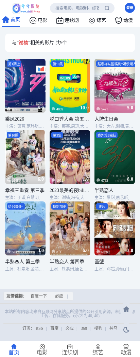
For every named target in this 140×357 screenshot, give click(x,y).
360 (84, 328)
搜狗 (98, 328)
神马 (113, 328)
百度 (54, 328)
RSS (39, 328)
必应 (59, 296)
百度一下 (39, 296)
